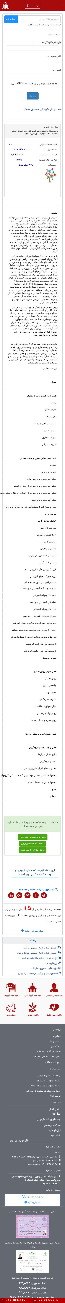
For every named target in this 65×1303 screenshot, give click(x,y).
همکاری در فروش (52, 1125)
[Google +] (19, 895)
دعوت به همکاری (52, 1062)
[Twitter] (27, 895)
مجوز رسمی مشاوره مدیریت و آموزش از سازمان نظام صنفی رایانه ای (32, 1245)
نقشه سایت (55, 1135)
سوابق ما (56, 1036)
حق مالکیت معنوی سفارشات (44, 968)
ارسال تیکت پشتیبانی (34, 1197)
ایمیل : (58, 70)
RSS (54, 1114)
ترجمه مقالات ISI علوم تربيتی (32, 843)
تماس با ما (55, 1041)
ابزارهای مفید (51, 963)
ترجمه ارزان (55, 1096)
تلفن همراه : (55, 56)
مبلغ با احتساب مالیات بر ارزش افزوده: (43, 84)
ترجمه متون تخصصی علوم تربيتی (33, 837)
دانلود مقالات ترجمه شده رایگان (45, 1086)
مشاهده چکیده (55, 35)
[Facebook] (36, 895)
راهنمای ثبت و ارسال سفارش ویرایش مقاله (37, 953)
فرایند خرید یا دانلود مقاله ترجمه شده (40, 958)
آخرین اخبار (54, 1109)
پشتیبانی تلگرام (34, 1202)
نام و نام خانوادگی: (52, 42)
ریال (12, 84)
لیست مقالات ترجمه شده (51, 25)
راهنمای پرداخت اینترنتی (48, 1119)
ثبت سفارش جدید (33, 930)
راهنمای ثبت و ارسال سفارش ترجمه (40, 948)
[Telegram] (44, 895)
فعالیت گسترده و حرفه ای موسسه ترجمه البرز (32, 1278)
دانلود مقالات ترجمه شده (48, 1081)
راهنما (32, 940)
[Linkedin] (11, 895)
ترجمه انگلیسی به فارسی (48, 1076)
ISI (20, 915)
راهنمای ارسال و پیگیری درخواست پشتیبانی (38, 973)
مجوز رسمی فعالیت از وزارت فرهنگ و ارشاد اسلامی (32, 1212)
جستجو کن (11, 19)
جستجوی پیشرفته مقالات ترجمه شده (37, 889)
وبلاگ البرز (55, 1046)
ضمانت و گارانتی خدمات (48, 1051)
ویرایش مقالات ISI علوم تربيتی (32, 850)
